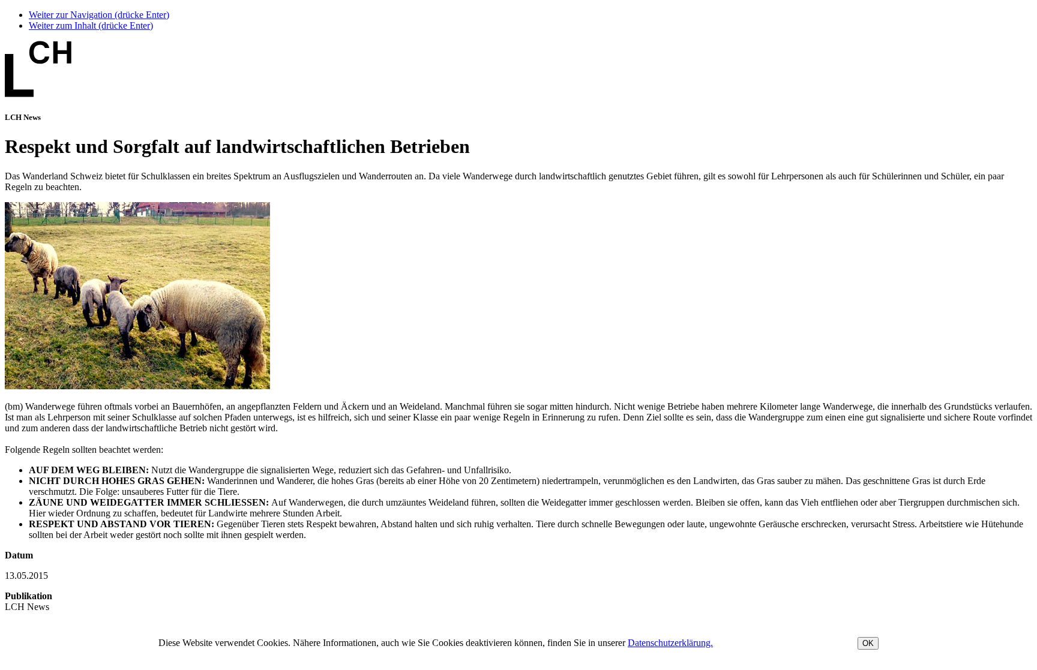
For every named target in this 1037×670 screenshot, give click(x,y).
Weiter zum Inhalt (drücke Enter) (91, 25)
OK (868, 643)
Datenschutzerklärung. (670, 643)
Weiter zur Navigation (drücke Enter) (99, 15)
